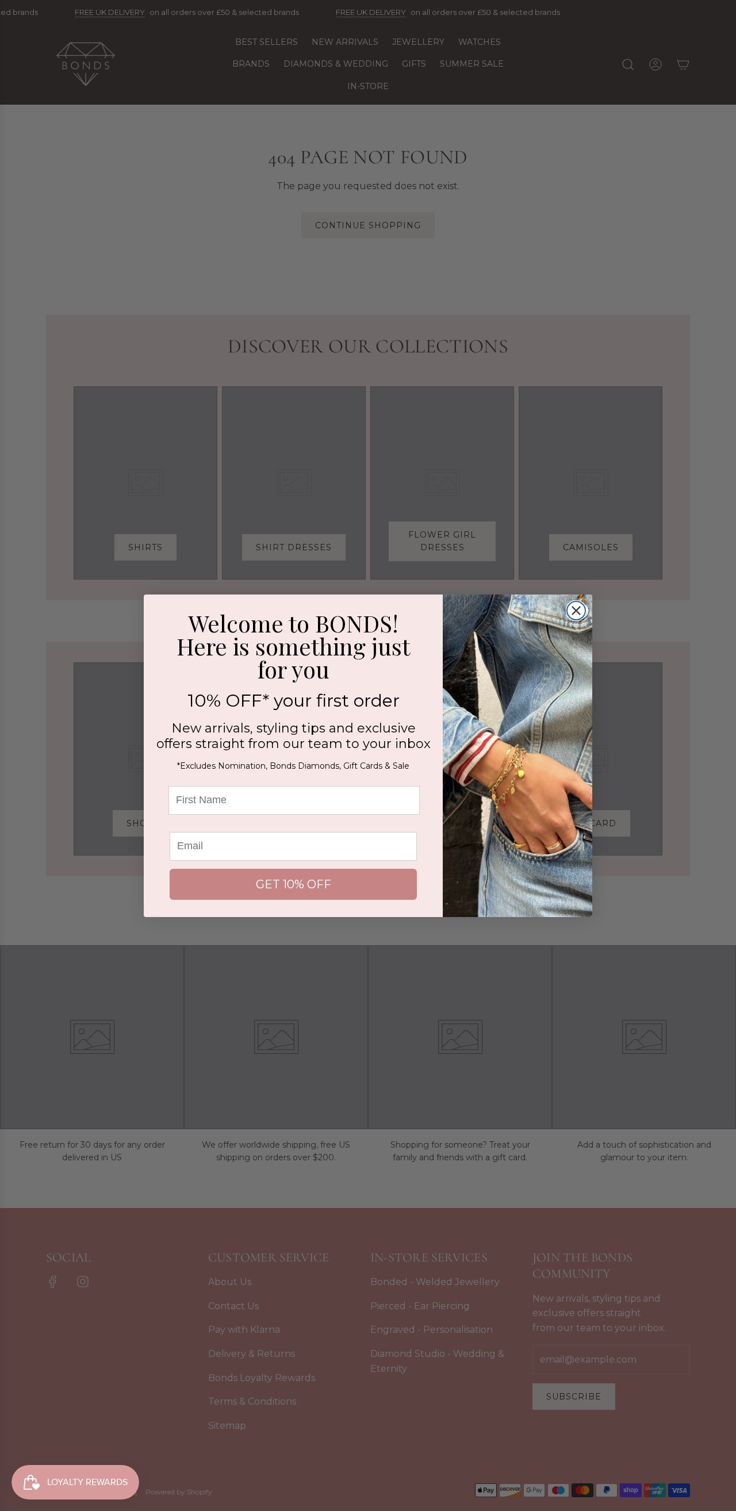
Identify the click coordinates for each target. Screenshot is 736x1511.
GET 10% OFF (293, 884)
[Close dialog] (576, 610)
